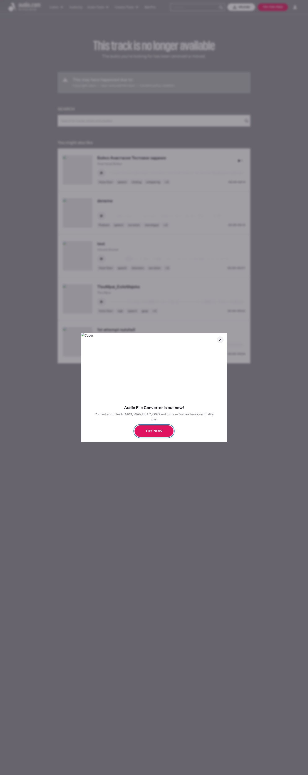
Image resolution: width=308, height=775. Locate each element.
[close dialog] (220, 339)
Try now (154, 431)
